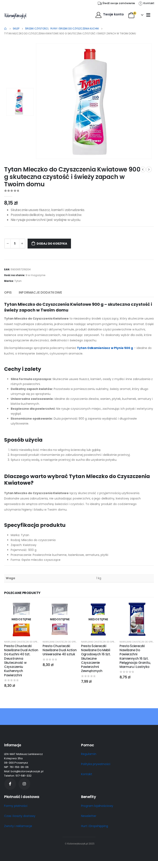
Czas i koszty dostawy (19, 816)
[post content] (21, 619)
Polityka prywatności (95, 764)
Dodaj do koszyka (52, 244)
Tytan (18, 281)
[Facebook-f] (10, 784)
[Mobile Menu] (148, 15)
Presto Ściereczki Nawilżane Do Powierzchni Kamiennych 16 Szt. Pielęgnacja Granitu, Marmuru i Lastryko (135, 656)
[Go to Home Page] (5, 28)
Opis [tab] (8, 292)
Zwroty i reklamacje (18, 826)
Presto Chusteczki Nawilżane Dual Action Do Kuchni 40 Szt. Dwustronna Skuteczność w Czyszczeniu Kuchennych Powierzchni (21, 660)
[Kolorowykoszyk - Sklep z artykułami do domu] (15, 16)
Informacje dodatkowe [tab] (40, 292)
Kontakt (86, 774)
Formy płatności (15, 806)
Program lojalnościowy (97, 806)
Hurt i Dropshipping (94, 826)
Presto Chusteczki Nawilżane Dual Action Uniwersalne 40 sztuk (60, 650)
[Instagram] (24, 784)
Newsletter (88, 816)
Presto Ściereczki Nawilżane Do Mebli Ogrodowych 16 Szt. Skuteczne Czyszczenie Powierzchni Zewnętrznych (95, 658)
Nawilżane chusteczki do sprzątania (25, 641)
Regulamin (88, 754)
